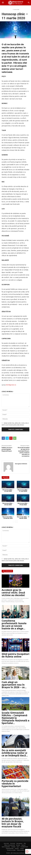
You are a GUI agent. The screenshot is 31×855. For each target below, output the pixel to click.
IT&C (25, 843)
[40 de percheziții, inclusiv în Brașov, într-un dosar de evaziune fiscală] (15, 806)
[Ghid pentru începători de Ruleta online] (15, 645)
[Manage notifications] (27, 851)
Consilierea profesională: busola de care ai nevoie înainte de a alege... (14, 624)
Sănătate (13, 846)
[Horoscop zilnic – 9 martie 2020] (23, 511)
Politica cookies (20, 850)
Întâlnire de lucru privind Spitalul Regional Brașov (7, 449)
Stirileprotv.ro (11, 385)
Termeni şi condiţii (11, 850)
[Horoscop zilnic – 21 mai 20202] (23, 484)
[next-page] (17, 522)
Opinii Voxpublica (6, 846)
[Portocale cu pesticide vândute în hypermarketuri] (15, 772)
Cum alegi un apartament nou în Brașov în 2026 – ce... (14, 684)
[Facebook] (3, 438)
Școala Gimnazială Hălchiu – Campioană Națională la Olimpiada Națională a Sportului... (15, 718)
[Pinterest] (11, 438)
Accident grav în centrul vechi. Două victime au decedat (13, 592)
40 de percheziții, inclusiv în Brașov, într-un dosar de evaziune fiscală (13, 822)
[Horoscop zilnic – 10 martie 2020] (8, 511)
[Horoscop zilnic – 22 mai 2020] (8, 484)
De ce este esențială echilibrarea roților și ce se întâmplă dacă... (15, 753)
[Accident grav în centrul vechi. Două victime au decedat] (15, 581)
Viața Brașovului (9, 848)
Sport (18, 846)
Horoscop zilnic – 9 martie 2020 (23, 517)
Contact (22, 848)
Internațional (19, 843)
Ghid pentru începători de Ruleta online (15, 655)
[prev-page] (14, 522)
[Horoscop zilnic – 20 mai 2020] (8, 498)
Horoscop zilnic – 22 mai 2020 (7, 490)
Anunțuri (17, 848)
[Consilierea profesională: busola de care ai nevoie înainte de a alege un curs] (15, 611)
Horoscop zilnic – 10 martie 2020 (7, 517)
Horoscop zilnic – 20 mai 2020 (7, 504)
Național (23, 845)
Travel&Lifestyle (24, 846)
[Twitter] (7, 438)
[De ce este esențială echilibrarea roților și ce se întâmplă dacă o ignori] (15, 741)
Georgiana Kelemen (21, 463)
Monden (18, 845)
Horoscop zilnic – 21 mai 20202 (23, 490)
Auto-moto (6, 843)
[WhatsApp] (14, 438)
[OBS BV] (15, 2)
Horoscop (4, 487)
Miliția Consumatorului (9, 845)
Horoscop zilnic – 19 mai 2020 (23, 504)
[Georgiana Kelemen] (8, 467)
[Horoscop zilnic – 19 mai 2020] (23, 498)
